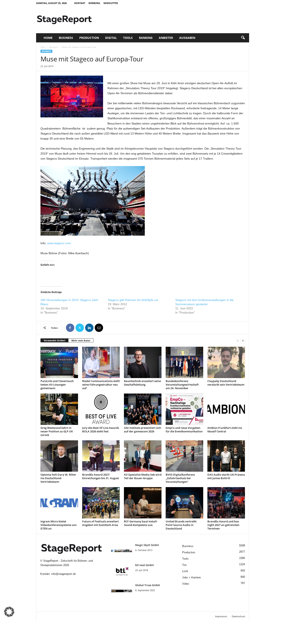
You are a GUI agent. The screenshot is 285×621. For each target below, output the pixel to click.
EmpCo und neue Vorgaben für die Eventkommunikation (184, 429)
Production (89, 38)
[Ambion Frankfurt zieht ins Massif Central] (226, 409)
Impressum (221, 616)
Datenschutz (238, 616)
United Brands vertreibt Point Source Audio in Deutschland (181, 524)
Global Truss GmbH (147, 585)
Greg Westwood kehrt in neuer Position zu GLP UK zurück (56, 431)
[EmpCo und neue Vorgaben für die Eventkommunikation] (184, 409)
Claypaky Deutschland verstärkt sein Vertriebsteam (225, 382)
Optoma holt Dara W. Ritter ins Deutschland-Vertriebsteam (58, 478)
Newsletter (110, 3)
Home (48, 38)
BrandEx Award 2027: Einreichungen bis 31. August (100, 476)
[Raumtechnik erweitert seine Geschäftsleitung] (142, 362)
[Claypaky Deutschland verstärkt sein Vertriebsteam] (226, 362)
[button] (242, 37)
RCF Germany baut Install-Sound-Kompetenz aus (141, 523)
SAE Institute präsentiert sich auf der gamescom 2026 (142, 429)
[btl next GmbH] (121, 571)
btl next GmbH (144, 565)
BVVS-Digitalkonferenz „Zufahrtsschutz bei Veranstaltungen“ (180, 478)
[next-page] (243, 340)
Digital (111, 38)
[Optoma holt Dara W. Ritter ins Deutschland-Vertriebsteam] (59, 456)
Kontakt (79, 3)
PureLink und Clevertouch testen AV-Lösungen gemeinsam (57, 384)
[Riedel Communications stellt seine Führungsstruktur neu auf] (101, 362)
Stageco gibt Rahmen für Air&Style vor (133, 300)
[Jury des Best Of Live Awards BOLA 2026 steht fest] (101, 409)
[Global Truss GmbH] (121, 591)
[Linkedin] (89, 328)
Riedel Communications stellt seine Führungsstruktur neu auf (101, 384)
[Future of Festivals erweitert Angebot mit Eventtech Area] (101, 502)
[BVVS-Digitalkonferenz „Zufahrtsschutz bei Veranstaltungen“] (184, 456)
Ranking (146, 38)
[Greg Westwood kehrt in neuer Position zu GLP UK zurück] (59, 409)
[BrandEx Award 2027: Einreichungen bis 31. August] (101, 456)
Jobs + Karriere (191, 577)
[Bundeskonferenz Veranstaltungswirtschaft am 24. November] (184, 362)
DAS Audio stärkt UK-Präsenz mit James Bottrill (226, 476)
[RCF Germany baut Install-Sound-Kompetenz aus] (142, 502)
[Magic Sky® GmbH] (121, 551)
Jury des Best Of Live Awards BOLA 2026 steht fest (100, 429)
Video (185, 583)
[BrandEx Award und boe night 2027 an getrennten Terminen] (226, 502)
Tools (128, 38)
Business (66, 38)
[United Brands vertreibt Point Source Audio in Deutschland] (184, 502)
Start (42, 47)
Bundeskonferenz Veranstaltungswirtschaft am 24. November (182, 384)
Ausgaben (187, 38)
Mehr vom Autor (80, 340)
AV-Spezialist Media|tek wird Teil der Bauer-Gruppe (142, 476)
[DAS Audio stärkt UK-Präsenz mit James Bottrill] (226, 456)
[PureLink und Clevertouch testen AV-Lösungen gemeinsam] (59, 362)
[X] (80, 328)
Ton (184, 564)
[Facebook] (70, 328)
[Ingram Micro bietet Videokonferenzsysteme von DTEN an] (59, 502)
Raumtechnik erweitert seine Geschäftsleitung (142, 382)
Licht (185, 571)
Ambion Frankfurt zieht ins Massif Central (224, 429)
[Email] (99, 328)
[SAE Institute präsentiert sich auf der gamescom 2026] (142, 409)
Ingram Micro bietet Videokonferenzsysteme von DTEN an (58, 524)
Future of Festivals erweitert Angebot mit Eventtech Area (100, 523)
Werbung (94, 3)
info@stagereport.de (63, 573)
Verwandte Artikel (54, 340)
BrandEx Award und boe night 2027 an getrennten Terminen (223, 524)
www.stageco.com (59, 243)
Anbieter (166, 38)
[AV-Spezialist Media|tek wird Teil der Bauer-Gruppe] (142, 456)
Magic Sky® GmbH (147, 545)
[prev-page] (238, 340)
